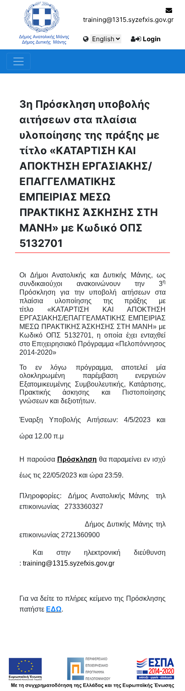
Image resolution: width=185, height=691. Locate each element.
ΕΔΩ (54, 609)
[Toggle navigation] (18, 61)
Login (151, 39)
